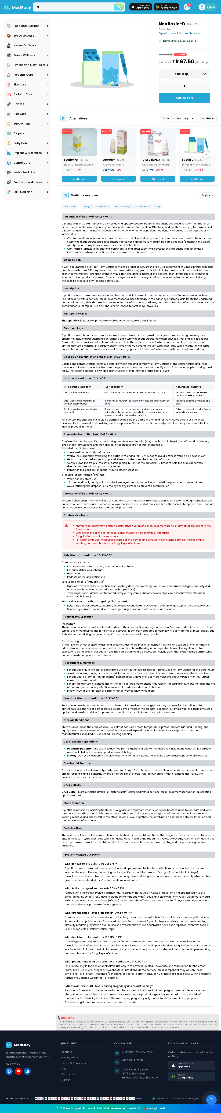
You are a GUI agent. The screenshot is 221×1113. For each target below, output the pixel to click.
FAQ (158, 206)
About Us (66, 1052)
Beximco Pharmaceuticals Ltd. (179, 40)
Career (65, 1080)
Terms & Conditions (73, 1063)
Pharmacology (123, 206)
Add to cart (184, 97)
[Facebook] (9, 1071)
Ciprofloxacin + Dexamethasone (179, 33)
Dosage (86, 206)
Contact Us (68, 1074)
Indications (70, 206)
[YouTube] (18, 1071)
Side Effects (102, 206)
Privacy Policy (69, 1057)
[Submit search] (119, 6)
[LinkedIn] (27, 1071)
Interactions (143, 206)
